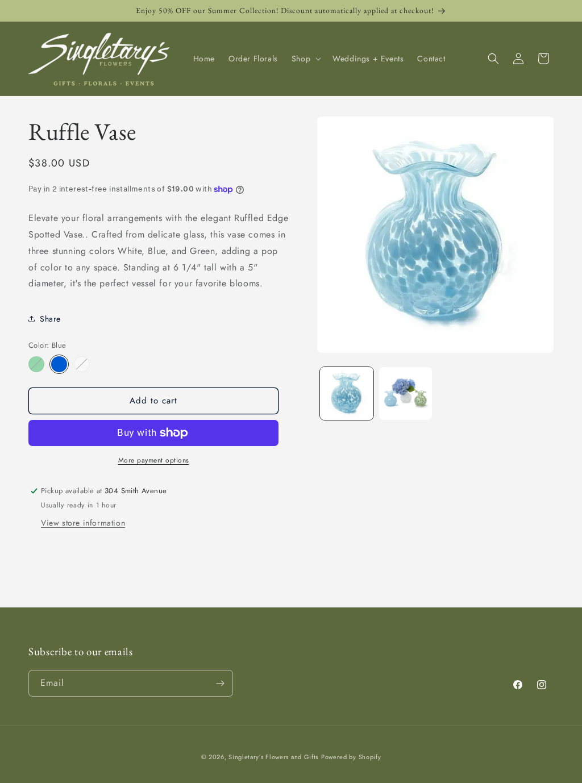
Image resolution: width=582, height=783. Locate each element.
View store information (83, 522)
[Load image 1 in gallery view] (346, 393)
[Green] (36, 364)
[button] (305, 58)
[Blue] (59, 364)
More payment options (153, 460)
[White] (82, 364)
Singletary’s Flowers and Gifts (273, 756)
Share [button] (50, 318)
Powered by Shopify (351, 756)
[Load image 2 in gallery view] (405, 393)
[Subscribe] (219, 683)
